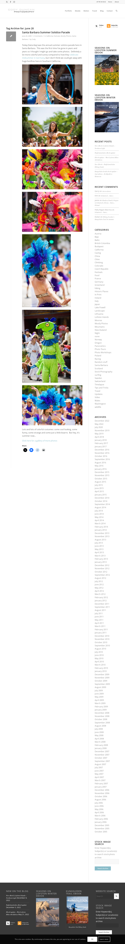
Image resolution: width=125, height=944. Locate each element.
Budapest (99, 246)
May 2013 (99, 549)
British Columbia (102, 243)
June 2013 (99, 546)
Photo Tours (100, 349)
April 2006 (99, 812)
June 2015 (99, 488)
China (97, 256)
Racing (98, 359)
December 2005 (102, 825)
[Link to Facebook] (10, 2)
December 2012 (102, 565)
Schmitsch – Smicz (107, 196)
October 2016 (101, 456)
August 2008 (100, 725)
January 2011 (101, 632)
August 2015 (100, 481)
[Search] (116, 11)
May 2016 (99, 465)
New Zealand (101, 330)
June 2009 (99, 693)
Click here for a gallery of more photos (39, 440)
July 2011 (99, 613)
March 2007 (100, 780)
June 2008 (99, 732)
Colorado (99, 265)
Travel (97, 391)
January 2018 (101, 440)
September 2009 (102, 684)
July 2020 (99, 427)
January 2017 (101, 446)
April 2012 (99, 591)
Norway (98, 339)
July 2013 (99, 542)
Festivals (57, 36)
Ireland (98, 298)
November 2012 (102, 568)
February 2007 (101, 783)
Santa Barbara (101, 365)
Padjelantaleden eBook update (105, 153)
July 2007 (99, 767)
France (98, 278)
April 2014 (99, 520)
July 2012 (99, 581)
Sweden (98, 378)
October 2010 (101, 642)
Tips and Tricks (101, 387)
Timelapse (99, 384)
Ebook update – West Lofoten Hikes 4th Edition (16, 913)
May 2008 (99, 735)
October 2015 (101, 478)
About (117, 2)
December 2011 (102, 604)
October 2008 (101, 719)
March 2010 (100, 664)
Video (97, 397)
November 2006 (102, 793)
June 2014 (99, 514)
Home (110, 2)
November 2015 (102, 475)
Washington (100, 403)
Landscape (100, 310)
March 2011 (100, 626)
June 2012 (99, 584)
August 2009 (100, 687)
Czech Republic (102, 269)
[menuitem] (110, 1)
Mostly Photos (66, 36)
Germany (99, 281)
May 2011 (99, 620)
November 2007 (102, 754)
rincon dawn (106, 191)
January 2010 (101, 671)
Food (97, 275)
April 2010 (99, 661)
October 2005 (101, 831)
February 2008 (101, 745)
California (49, 36)
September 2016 (102, 459)
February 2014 (101, 526)
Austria (98, 233)
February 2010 (101, 668)
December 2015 (102, 472)
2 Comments (38, 36)
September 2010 (102, 645)
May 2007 (99, 774)
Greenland (99, 285)
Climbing (99, 262)
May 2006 (99, 809)
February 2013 (101, 559)
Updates (99, 394)
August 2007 (100, 764)
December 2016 (102, 449)
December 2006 (102, 790)
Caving (98, 253)
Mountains (100, 326)
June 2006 (99, 806)
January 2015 (101, 494)
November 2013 (102, 536)
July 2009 (99, 690)
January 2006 (101, 822)
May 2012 (99, 587)
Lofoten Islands (102, 317)
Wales (97, 400)
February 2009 (101, 706)
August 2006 (100, 799)
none (97, 336)
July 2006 (99, 803)
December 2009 (102, 674)
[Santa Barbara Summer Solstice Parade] (11, 36)
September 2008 (102, 722)
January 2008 (101, 748)
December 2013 (102, 533)
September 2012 (102, 575)
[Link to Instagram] (14, 2)
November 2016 (102, 453)
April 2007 (99, 777)
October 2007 (101, 758)
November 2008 (102, 716)
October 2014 (101, 501)
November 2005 (102, 828)
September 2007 (102, 761)
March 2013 (100, 555)
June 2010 (99, 655)
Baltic (97, 240)
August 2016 (100, 462)
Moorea (98, 320)
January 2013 (101, 562)
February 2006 (101, 819)
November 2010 (102, 639)
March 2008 (100, 741)
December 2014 (102, 497)
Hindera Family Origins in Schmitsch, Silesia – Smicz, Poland (106, 202)
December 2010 (102, 636)
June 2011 (99, 616)
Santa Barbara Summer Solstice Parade (46, 32)
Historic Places (101, 291)
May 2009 (99, 697)
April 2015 (99, 491)
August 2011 (100, 610)
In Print (98, 294)
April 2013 (99, 552)
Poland (98, 355)
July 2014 (99, 510)
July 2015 (99, 485)
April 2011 (99, 623)
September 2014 (102, 504)
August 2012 (100, 578)
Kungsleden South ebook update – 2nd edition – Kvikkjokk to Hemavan (106, 173)
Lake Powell (100, 307)
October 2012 (101, 571)
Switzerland (100, 381)
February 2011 (101, 629)
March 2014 (100, 523)
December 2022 (102, 420)
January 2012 (101, 600)
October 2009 (101, 680)
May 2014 (99, 517)
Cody (34, 39)
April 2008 (99, 738)
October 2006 (101, 796)
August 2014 (100, 507)
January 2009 (101, 709)
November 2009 (102, 677)
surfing (98, 375)
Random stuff (101, 362)
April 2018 (99, 437)
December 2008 (102, 713)
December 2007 (102, 751)
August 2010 (100, 648)
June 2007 (99, 770)
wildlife (98, 407)
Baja (97, 236)
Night (97, 333)
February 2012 (101, 597)
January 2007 (101, 786)
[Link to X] (7, 2)
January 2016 (101, 469)
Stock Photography (103, 371)
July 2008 (99, 729)
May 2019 (99, 433)
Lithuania (99, 314)
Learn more (104, 939)
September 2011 (102, 607)
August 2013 (100, 539)
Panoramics (100, 346)
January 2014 (101, 530)
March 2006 (100, 815)
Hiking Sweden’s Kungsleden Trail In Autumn (104, 218)
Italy (97, 301)
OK (92, 939)
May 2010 (99, 658)
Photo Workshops (103, 352)
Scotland (99, 368)
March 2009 (100, 703)
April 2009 (99, 700)
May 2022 (99, 424)
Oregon (98, 342)
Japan (97, 304)
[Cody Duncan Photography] (21, 11)
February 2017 (101, 443)
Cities (97, 259)
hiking (97, 288)
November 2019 (102, 430)
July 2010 (99, 652)
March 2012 (100, 594)
